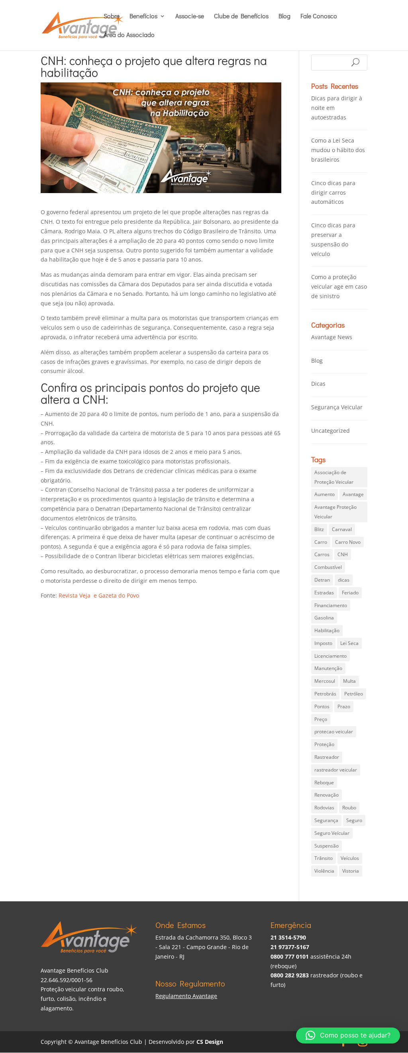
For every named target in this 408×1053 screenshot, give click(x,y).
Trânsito (323, 858)
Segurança (326, 820)
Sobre (112, 16)
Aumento (324, 494)
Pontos (322, 706)
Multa (349, 681)
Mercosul (324, 681)
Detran (322, 579)
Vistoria (350, 870)
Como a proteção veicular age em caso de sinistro (339, 286)
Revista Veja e (78, 595)
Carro (320, 542)
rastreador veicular (335, 769)
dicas (343, 579)
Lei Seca (349, 643)
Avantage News (331, 337)
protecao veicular (333, 731)
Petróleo (353, 693)
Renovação (326, 794)
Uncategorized (330, 430)
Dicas (318, 383)
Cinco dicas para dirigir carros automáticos (333, 192)
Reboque (324, 782)
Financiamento (330, 605)
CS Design (209, 1041)
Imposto (323, 643)
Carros (322, 554)
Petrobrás (325, 693)
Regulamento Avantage (186, 996)
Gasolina (324, 617)
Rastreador (326, 757)
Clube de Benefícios (241, 16)
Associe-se (189, 16)
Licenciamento (330, 656)
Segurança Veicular (337, 407)
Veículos (350, 858)
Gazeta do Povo (118, 595)
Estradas (324, 592)
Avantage (353, 494)
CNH (342, 554)
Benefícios (143, 16)
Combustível (328, 567)
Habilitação (326, 630)
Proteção (324, 744)
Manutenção (328, 668)
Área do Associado (129, 35)
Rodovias (324, 807)
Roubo (349, 807)
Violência (324, 870)
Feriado (350, 592)
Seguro (354, 820)
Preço (320, 719)
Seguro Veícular (331, 833)
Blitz (319, 529)
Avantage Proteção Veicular (335, 512)
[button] (348, 1035)
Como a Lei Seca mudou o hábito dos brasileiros (338, 150)
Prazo (343, 706)
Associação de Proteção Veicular (333, 477)
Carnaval (342, 529)
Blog (284, 16)
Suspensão (326, 845)
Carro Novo (348, 542)
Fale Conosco (318, 16)
